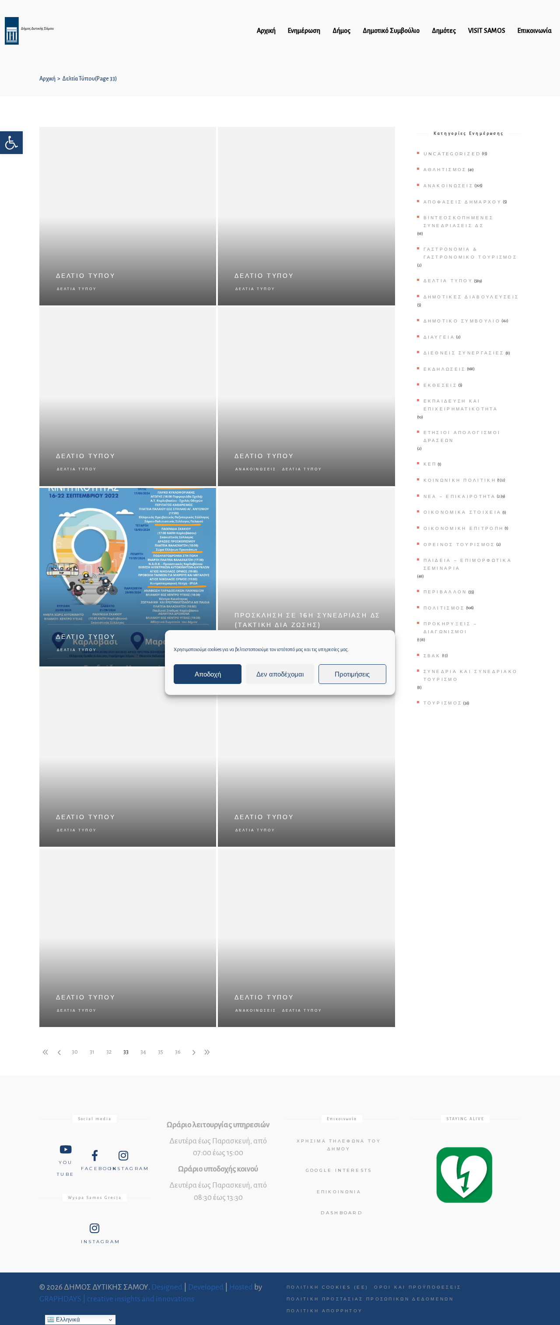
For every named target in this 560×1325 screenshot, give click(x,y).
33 (126, 1052)
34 (143, 1052)
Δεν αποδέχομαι (280, 674)
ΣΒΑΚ (432, 656)
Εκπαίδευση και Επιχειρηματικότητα (461, 405)
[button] (11, 142)
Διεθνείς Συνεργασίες (464, 353)
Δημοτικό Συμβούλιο (462, 321)
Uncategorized (452, 154)
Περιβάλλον (445, 592)
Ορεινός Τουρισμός (459, 544)
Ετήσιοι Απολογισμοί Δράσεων (462, 436)
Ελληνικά (67, 1319)
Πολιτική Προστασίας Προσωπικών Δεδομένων (370, 1299)
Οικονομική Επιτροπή (464, 528)
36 (178, 1052)
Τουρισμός (443, 703)
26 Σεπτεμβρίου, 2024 (365, 499)
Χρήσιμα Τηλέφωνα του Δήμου (339, 1145)
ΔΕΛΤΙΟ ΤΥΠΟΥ (86, 276)
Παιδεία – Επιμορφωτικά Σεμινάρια (468, 564)
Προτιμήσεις (352, 674)
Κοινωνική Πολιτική (460, 480)
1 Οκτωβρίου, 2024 (369, 318)
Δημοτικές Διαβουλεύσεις (471, 297)
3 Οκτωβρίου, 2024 (190, 318)
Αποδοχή (208, 674)
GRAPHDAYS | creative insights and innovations (116, 1299)
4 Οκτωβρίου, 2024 (368, 138)
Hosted (241, 1287)
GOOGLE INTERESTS (339, 1170)
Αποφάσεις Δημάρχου (463, 202)
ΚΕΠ (430, 464)
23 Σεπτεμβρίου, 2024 (366, 859)
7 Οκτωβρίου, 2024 (190, 138)
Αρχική (47, 79)
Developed (206, 1287)
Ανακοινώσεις (255, 469)
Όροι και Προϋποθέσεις (417, 1287)
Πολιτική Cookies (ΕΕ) (327, 1287)
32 (109, 1052)
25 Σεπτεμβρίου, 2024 (187, 859)
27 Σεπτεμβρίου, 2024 (187, 499)
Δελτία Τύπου (77, 289)
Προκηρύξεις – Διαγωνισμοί (451, 627)
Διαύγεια (439, 337)
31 (92, 1052)
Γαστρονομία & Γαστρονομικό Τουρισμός (471, 253)
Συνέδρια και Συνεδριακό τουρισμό (471, 675)
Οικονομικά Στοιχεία (463, 512)
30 (75, 1052)
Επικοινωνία (339, 1192)
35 (160, 1052)
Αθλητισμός (445, 169)
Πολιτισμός (444, 608)
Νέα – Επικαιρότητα (460, 496)
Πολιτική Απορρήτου (325, 1311)
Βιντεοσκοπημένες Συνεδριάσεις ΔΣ (459, 221)
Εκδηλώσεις (445, 369)
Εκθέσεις (440, 385)
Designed (166, 1287)
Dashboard (342, 1213)
